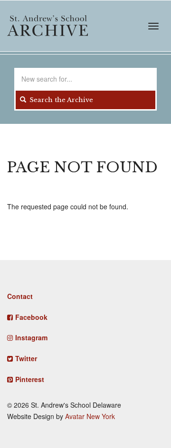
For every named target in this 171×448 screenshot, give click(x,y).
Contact (20, 296)
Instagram (31, 337)
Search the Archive (60, 100)
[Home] (47, 25)
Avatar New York (90, 416)
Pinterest (29, 379)
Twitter (26, 358)
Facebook (31, 317)
